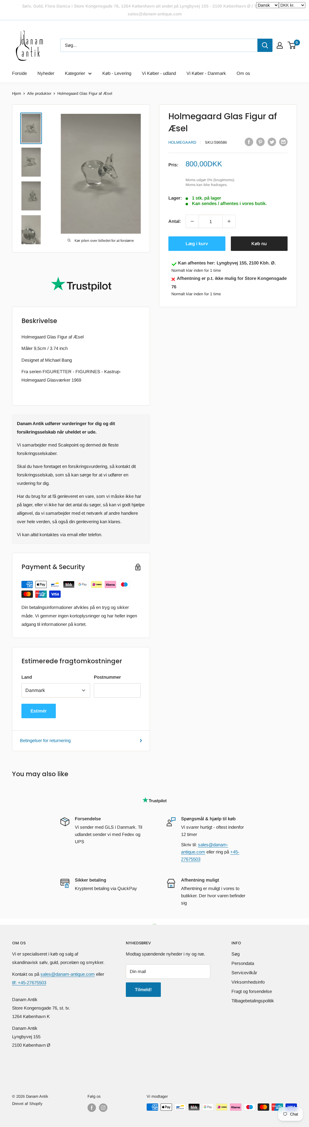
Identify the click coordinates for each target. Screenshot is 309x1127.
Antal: (174, 221)
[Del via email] (283, 141)
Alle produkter (39, 93)
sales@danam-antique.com (67, 974)
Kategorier (75, 73)
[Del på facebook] (249, 141)
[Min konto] (280, 45)
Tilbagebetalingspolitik (252, 1000)
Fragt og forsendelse (251, 991)
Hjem (16, 93)
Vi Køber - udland (159, 73)
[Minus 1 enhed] (192, 221)
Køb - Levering (116, 73)
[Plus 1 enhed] (229, 221)
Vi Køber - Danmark (206, 73)
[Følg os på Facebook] (92, 1107)
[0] (292, 45)
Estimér (38, 710)
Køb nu (259, 243)
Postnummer (107, 677)
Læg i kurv (197, 243)
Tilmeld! (143, 989)
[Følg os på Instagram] (103, 1107)
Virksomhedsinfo (248, 982)
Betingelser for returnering (45, 740)
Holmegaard (182, 142)
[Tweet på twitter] (272, 141)
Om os (243, 73)
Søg (235, 953)
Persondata (242, 963)
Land (26, 677)
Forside (19, 73)
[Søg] (264, 45)
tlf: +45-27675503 (29, 982)
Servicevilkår (244, 972)
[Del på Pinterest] (260, 141)
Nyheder (45, 73)
